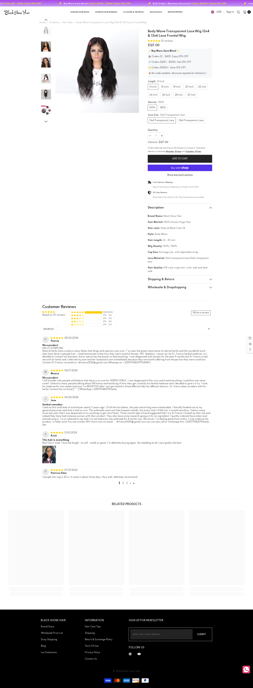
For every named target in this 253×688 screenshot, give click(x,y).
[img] (57, 338)
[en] (212, 12)
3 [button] (127, 483)
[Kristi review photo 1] (49, 454)
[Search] (238, 12)
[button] (46, 20)
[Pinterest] (130, 654)
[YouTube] (139, 654)
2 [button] (123, 483)
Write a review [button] (201, 313)
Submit (201, 634)
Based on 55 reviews (53, 315)
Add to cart (180, 159)
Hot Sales (67, 22)
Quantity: (153, 130)
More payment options (180, 175)
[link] (36, 589)
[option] (97, 71)
